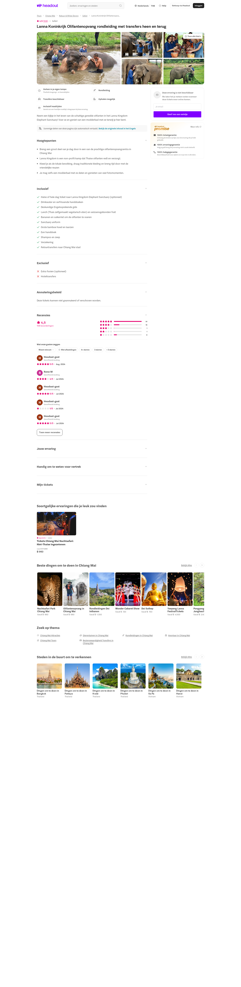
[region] (56, 523)
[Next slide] (202, 565)
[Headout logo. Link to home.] (47, 5)
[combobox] (96, 5)
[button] (78, 58)
